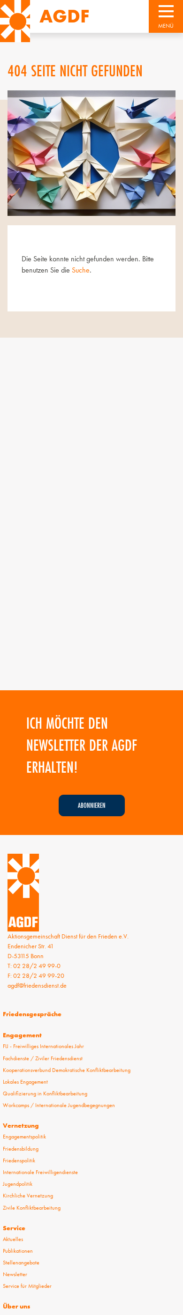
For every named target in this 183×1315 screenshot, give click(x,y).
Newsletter (15, 1274)
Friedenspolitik (19, 1160)
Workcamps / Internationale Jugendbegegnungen (59, 1105)
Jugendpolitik (17, 1184)
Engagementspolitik (24, 1136)
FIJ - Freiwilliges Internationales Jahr (43, 1046)
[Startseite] (15, 21)
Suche (81, 270)
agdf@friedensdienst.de (37, 985)
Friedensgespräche (32, 1014)
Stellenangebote (21, 1262)
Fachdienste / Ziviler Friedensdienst (43, 1058)
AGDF (64, 16)
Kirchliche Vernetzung (28, 1195)
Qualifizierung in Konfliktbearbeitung (45, 1093)
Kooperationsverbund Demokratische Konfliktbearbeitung (66, 1070)
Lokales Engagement (25, 1082)
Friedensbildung (20, 1148)
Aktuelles (13, 1239)
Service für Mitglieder (27, 1286)
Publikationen (18, 1251)
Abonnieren (92, 805)
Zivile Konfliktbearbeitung (32, 1208)
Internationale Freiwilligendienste (40, 1172)
